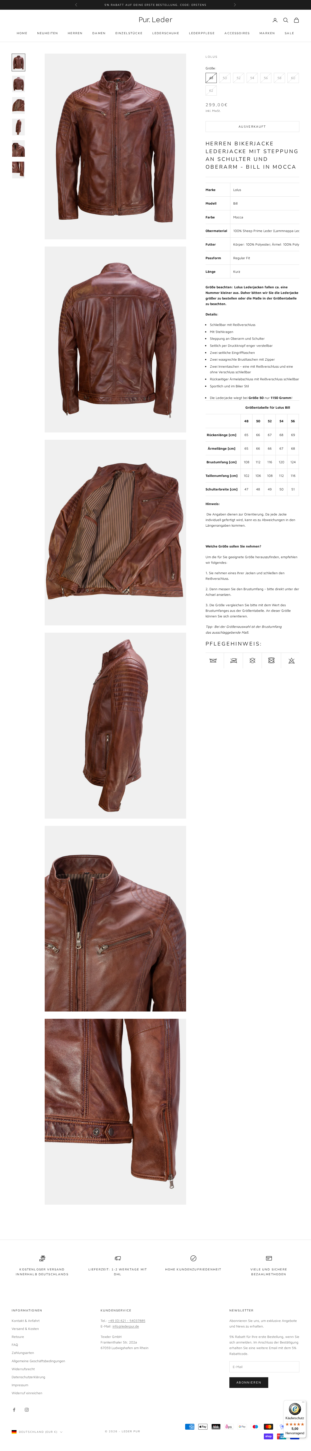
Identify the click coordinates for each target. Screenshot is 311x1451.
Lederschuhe (165, 33)
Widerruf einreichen (27, 1393)
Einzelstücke (129, 33)
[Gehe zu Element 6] (18, 170)
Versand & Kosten (25, 1329)
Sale (289, 33)
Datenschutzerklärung (28, 1377)
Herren (75, 33)
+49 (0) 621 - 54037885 (126, 1320)
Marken (267, 33)
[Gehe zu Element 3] (18, 105)
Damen (99, 33)
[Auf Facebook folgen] (14, 1409)
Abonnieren (248, 1382)
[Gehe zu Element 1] (18, 62)
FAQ (15, 1345)
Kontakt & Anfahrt (26, 1320)
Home (22, 33)
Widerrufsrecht (23, 1369)
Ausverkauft (252, 126)
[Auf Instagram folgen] (26, 1409)
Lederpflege (202, 33)
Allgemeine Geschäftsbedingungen (38, 1361)
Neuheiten (47, 33)
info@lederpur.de (125, 1326)
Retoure (18, 1337)
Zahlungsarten (23, 1353)
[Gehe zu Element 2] (18, 84)
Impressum (20, 1385)
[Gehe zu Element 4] (18, 127)
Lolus (212, 57)
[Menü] (303, 1403)
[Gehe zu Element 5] (18, 149)
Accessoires (237, 33)
